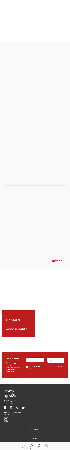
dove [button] (23, 448)
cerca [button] (46, 448)
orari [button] (39, 448)
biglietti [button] (31, 448)
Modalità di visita (48, 299)
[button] (35, 429)
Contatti (13, 320)
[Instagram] (11, 408)
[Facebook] (5, 408)
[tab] (35, 429)
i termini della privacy (34, 367)
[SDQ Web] (9, 4)
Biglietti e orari (47, 284)
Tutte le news (56, 260)
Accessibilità (16, 329)
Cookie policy (17, 412)
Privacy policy (7, 412)
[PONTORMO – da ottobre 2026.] (25, 82)
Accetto (34, 367)
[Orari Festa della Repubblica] (25, 141)
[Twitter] (16, 408)
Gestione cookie (8, 414)
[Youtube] (23, 408)
